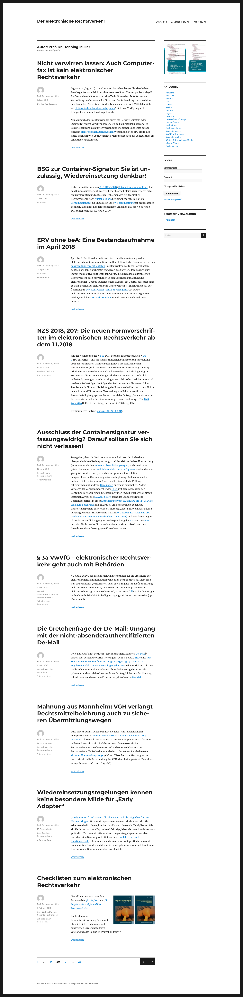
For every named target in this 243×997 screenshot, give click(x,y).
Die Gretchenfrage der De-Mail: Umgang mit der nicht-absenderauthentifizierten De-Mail (96, 635)
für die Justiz (93, 900)
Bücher (45, 912)
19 (51, 961)
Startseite (161, 21)
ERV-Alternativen (102, 297)
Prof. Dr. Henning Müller (48, 96)
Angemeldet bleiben (175, 186)
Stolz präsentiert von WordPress (83, 983)
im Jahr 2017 (126, 837)
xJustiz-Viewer (172, 143)
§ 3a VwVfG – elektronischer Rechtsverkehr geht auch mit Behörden (94, 561)
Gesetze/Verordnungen (47, 594)
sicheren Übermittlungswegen (111, 465)
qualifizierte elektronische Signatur (116, 469)
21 (67, 961)
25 (80, 961)
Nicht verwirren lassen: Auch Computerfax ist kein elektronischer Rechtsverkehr (96, 70)
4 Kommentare (44, 480)
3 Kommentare (44, 676)
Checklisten (106, 485)
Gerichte (50, 371)
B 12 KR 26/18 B (108, 187)
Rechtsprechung (44, 476)
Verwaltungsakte (45, 597)
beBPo (169, 104)
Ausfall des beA (103, 198)
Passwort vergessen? (173, 199)
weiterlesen (77, 147)
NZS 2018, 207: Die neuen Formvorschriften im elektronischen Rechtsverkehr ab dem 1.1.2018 (96, 337)
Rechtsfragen (51, 104)
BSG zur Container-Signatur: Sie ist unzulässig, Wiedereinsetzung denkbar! (93, 172)
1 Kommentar (43, 277)
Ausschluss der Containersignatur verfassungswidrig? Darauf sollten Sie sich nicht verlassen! (94, 439)
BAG (146, 520)
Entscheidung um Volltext (133, 187)
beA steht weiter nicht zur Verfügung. (107, 289)
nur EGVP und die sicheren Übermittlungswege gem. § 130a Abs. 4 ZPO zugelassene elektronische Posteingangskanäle (111, 661)
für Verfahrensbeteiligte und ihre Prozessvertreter (89, 904)
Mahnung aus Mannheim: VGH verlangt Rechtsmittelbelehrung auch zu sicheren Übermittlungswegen (95, 713)
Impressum (199, 21)
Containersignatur (81, 202)
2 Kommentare (44, 375)
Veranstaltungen (173, 131)
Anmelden (170, 220)
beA (39, 833)
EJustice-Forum (180, 21)
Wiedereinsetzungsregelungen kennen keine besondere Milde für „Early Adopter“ (95, 799)
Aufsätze (41, 371)
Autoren (169, 99)
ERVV (115, 489)
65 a (102, 355)
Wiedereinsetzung (124, 202)
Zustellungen (172, 146)
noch (112, 108)
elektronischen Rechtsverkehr (98, 131)
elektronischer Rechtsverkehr (91, 108)
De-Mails (137, 677)
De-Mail (40, 591)
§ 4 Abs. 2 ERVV (103, 496)
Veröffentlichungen (175, 134)
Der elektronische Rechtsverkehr (71, 21)
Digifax (40, 104)
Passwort (168, 177)
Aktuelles (41, 202)
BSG (132, 520)
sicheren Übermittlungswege (87, 755)
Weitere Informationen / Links (179, 140)
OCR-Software (172, 122)
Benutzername (170, 168)
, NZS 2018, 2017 (109, 411)
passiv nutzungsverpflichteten (88, 266)
